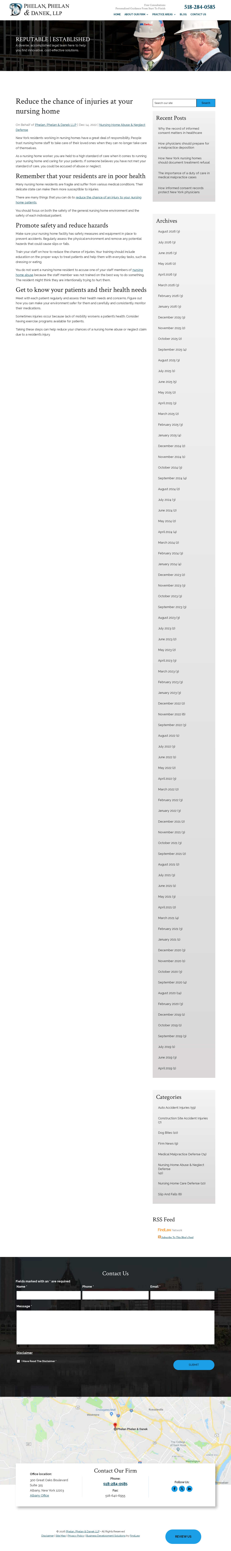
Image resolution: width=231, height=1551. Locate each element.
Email (155, 1286)
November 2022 (169, 714)
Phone (88, 1286)
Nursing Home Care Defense (179, 1183)
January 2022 (167, 810)
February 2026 (168, 296)
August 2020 (167, 993)
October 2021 (167, 843)
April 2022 (165, 778)
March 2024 (166, 542)
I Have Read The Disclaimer (39, 1361)
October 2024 (168, 467)
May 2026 (165, 263)
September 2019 (170, 1036)
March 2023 (166, 671)
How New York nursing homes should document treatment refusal (184, 160)
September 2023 (170, 607)
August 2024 (167, 489)
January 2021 (167, 939)
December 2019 (169, 1014)
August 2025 (167, 360)
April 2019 (165, 1068)
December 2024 (169, 446)
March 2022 (166, 789)
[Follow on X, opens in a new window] (182, 1489)
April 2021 (165, 907)
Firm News (166, 1143)
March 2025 (166, 414)
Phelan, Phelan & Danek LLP (55, 125)
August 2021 (166, 864)
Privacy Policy (76, 1535)
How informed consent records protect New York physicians (181, 190)
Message (24, 1306)
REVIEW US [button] (183, 1536)
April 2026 (165, 274)
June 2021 (165, 886)
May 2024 (165, 521)
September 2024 (170, 478)
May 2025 (165, 392)
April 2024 (165, 532)
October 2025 (168, 338)
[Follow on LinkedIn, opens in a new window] (189, 1489)
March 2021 (166, 918)
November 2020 (169, 961)
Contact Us (198, 14)
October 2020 (168, 971)
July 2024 (164, 499)
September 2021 (170, 853)
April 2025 (165, 403)
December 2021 (169, 821)
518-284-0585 (199, 7)
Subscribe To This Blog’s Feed (177, 1237)
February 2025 (168, 424)
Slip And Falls (167, 1194)
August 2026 (167, 231)
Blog (183, 14)
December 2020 (169, 950)
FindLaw (135, 1535)
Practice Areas (162, 14)
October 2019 (168, 1025)
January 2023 (167, 692)
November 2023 (169, 585)
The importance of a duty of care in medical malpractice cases (184, 175)
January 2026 (167, 306)
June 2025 (165, 382)
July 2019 (164, 1047)
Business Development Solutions (105, 1535)
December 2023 (169, 575)
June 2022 (165, 757)
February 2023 (168, 682)
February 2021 (168, 929)
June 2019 (165, 1057)
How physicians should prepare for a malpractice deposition (183, 145)
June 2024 (165, 510)
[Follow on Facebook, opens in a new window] (174, 1489)
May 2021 (164, 896)
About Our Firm (134, 14)
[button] (227, 1526)
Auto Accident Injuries (174, 1107)
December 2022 (169, 703)
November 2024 (169, 457)
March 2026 (166, 285)
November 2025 (169, 328)
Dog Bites (165, 1132)
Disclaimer (25, 1353)
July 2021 (164, 875)
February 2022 (168, 800)
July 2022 (164, 746)
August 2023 (167, 617)
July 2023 (164, 628)
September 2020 (170, 982)
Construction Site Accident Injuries (183, 1118)
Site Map (61, 1535)
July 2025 (164, 371)
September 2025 (170, 349)
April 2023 (165, 660)
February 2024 (168, 553)
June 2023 (165, 639)
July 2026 (164, 242)
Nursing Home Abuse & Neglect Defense (181, 1167)
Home (117, 14)
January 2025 (167, 435)
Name (22, 1286)
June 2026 (165, 253)
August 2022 (166, 735)
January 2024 (167, 564)
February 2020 (168, 1004)
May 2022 (164, 768)
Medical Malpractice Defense (179, 1154)
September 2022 (170, 725)
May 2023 (165, 650)
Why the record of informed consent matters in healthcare (180, 130)
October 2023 (168, 596)
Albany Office (39, 1495)
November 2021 (169, 832)
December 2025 (169, 317)
